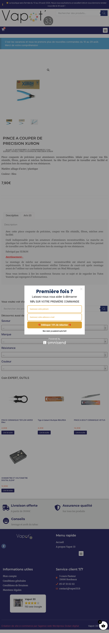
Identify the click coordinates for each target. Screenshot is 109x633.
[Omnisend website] (54, 340)
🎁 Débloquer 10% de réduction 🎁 (54, 325)
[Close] (81, 289)
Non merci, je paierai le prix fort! (54, 331)
